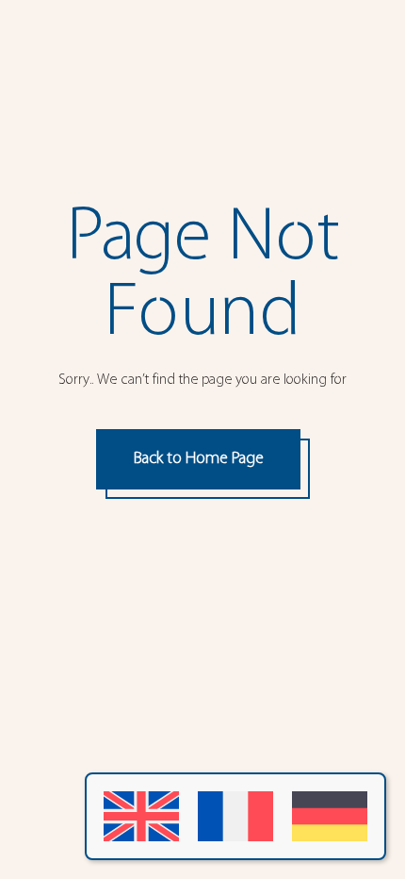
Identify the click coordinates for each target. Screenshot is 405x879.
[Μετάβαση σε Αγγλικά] (141, 816)
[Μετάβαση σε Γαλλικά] (235, 816)
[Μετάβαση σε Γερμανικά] (330, 816)
